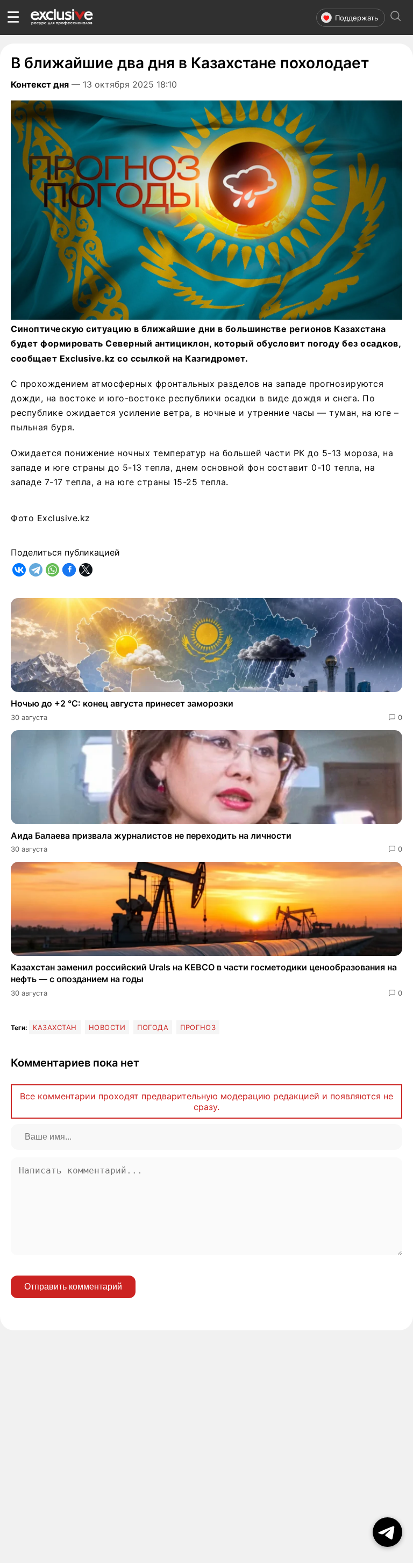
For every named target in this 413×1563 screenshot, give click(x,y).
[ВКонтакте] (19, 570)
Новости (107, 1027)
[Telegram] (35, 570)
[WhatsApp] (52, 570)
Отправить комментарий (73, 1286)
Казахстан (55, 1027)
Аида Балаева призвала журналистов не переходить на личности (151, 835)
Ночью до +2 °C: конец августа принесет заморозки (122, 703)
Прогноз (198, 1027)
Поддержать (356, 17)
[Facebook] (69, 570)
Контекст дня (40, 84)
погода (152, 1027)
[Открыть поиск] (396, 17)
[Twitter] (85, 570)
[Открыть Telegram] (387, 1532)
